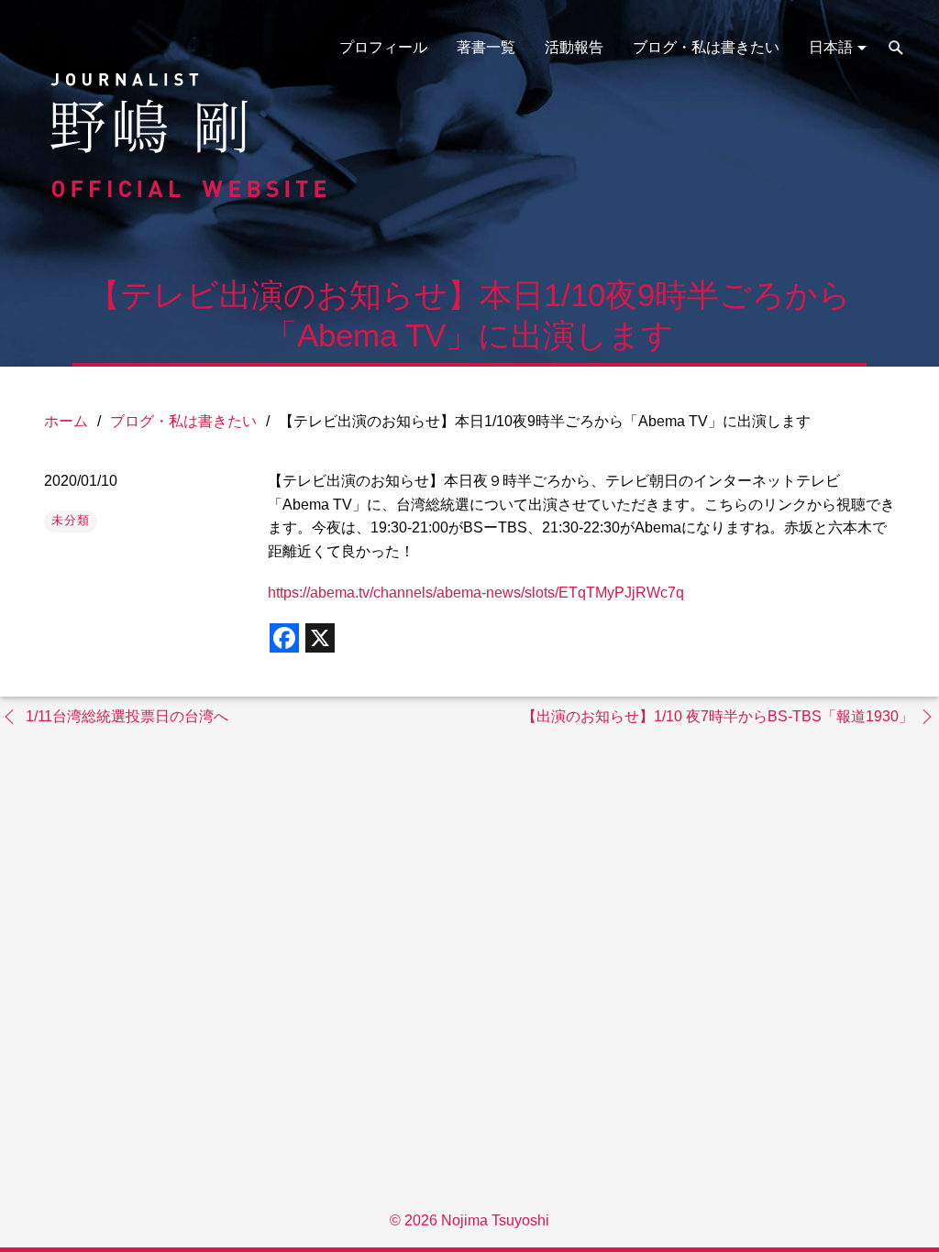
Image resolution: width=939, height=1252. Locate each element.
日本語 (831, 47)
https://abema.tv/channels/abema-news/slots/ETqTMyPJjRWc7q (476, 592)
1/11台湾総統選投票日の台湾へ (127, 716)
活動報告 (574, 47)
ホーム (66, 421)
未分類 (70, 520)
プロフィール (383, 47)
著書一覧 (486, 47)
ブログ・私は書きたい (706, 47)
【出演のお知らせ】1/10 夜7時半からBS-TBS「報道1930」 (717, 716)
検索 (896, 47)
